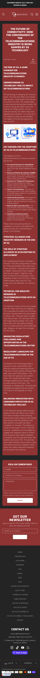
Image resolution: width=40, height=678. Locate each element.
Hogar (20, 552)
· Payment (20, 620)
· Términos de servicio (20, 595)
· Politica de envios (20, 607)
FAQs (20, 582)
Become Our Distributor (20, 586)
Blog (20, 578)
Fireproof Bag (20, 556)
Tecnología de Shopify (19, 669)
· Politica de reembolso (20, 612)
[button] (3, 14)
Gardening (20, 565)
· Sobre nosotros (20, 599)
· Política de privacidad (20, 603)
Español (28, 663)
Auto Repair (20, 561)
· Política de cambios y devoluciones (20, 616)
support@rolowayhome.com (20, 634)
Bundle (20, 573)
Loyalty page (20, 590)
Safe (20, 569)
